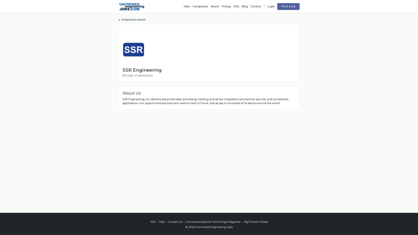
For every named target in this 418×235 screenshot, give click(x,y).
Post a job (288, 6)
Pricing (226, 6)
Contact (255, 6)
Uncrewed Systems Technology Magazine (213, 221)
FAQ (236, 6)
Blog (245, 6)
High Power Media (256, 221)
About (215, 6)
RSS (153, 221)
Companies (200, 6)
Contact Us (175, 221)
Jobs (187, 6)
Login (271, 6)
